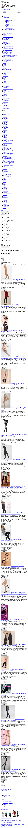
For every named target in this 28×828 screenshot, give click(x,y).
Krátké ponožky (7, 148)
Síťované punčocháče (8, 150)
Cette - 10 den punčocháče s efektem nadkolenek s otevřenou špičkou (13, 280)
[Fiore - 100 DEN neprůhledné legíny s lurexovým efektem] (6, 304)
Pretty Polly (6, 202)
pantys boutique (4, 809)
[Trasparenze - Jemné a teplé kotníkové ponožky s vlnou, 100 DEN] (6, 383)
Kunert (5, 189)
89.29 (3, 245)
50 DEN (5, 131)
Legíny (5, 156)
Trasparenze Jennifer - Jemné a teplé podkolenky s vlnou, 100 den (13, 670)
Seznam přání (9, 28)
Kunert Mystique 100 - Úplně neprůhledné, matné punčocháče (13, 645)
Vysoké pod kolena (7, 154)
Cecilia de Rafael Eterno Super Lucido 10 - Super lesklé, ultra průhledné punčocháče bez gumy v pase (14, 594)
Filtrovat (2, 256)
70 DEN (5, 136)
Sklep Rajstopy (4, 790)
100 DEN (5, 118)
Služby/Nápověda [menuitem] (5, 2)
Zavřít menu (6, 17)
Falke (4, 178)
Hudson (5, 187)
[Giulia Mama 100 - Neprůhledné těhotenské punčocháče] (5, 330)
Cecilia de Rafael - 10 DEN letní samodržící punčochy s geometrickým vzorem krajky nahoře (13, 409)
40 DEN (5, 128)
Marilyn (5, 195)
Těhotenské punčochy (8, 165)
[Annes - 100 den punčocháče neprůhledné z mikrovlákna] (6, 539)
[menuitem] (15, 9)
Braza (4, 173)
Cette (4, 175)
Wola (4, 208)
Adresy (8, 24)
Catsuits (5, 145)
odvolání (5, 796)
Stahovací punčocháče (8, 162)
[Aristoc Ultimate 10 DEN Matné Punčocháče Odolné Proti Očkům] (6, 769)
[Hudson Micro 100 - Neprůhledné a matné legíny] (6, 693)
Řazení (2, 258)
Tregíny (5, 166)
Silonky (5, 152)
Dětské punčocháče (7, 143)
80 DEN (5, 139)
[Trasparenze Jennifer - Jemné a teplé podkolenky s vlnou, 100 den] (5, 669)
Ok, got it (3, 826)
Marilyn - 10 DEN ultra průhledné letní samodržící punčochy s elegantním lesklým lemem (13, 357)
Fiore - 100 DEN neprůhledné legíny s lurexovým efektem (13, 305)
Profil (7, 22)
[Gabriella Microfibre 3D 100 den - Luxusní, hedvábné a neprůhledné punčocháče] (5, 486)
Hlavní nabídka (6, 9)
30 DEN (5, 126)
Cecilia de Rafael (7, 174)
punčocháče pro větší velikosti (10, 160)
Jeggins (5, 147)
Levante (5, 192)
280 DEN (5, 124)
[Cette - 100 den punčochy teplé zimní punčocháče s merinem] (6, 459)
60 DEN (5, 134)
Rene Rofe (5, 204)
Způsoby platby (9, 25)
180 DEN (5, 122)
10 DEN (5, 117)
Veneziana (5, 206)
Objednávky (9, 26)
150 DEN (5, 121)
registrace (15, 20)
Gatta (4, 182)
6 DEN (5, 132)
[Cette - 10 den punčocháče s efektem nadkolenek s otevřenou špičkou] (6, 279)
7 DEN (5, 135)
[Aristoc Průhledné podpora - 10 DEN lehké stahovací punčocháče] (6, 744)
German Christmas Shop (6, 818)
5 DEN (5, 130)
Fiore (4, 179)
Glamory (5, 186)
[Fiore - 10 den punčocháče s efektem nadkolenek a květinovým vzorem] (6, 566)
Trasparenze (6, 205)
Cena (2, 244)
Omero (5, 199)
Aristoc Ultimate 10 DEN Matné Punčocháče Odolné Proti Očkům (13, 770)
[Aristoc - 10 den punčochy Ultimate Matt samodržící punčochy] (6, 434)
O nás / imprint (6, 795)
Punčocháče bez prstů (8, 153)
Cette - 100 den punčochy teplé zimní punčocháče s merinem (13, 460)
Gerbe (4, 183)
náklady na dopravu (7, 801)
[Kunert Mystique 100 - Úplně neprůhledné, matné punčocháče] (8, 644)
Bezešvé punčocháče (8, 140)
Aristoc (5, 169)
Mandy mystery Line (8, 193)
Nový (4, 115)
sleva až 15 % (6, 114)
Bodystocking (6, 141)
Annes (4, 167)
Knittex (5, 188)
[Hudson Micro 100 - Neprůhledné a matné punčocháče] (8, 719)
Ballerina (5, 170)
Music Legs (6, 196)
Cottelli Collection (7, 176)
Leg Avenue (6, 191)
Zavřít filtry (3, 210)
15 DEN (5, 119)
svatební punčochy (7, 163)
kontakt (5, 804)
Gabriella (5, 180)
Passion (5, 201)
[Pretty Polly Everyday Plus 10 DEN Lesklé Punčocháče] (4, 619)
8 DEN (5, 137)
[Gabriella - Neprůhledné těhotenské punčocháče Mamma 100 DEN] (6, 512)
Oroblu (5, 200)
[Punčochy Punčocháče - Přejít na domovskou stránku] (8, 7)
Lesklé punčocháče (7, 157)
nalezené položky (4, 211)
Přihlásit (8, 20)
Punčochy (5, 144)
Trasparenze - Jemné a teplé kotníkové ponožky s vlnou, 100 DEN (12, 384)
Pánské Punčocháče (7, 158)
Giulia (4, 184)
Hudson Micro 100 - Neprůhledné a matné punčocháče (12, 719)
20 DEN (5, 123)
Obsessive (5, 197)
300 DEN (5, 127)
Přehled (8, 21)
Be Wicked (5, 171)
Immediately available (6, 213)
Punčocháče (6, 149)
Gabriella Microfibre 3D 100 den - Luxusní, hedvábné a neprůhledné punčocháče (13, 486)
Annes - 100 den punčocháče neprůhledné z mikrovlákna (12, 540)
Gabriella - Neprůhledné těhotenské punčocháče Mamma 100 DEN (12, 513)
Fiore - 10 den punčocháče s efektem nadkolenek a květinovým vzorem (12, 566)
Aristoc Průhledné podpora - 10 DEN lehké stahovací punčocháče (13, 745)
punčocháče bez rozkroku (9, 161)
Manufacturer (4, 214)
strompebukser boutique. (6, 789)
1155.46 (8, 245)
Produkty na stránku (5, 262)
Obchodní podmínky (8, 803)
